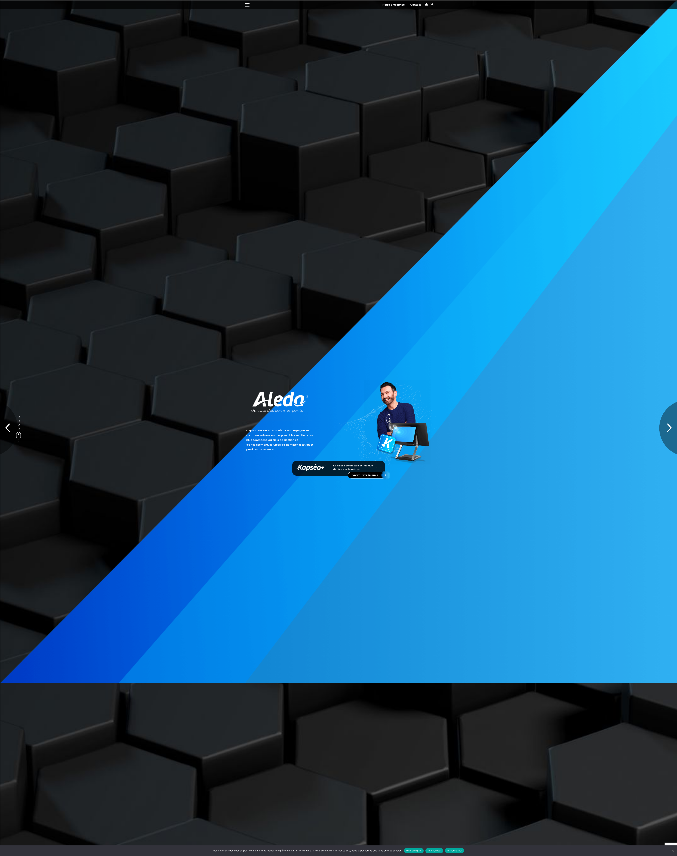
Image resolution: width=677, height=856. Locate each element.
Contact (415, 4)
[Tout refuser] (672, 850)
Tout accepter (414, 850)
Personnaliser (454, 850)
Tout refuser (434, 850)
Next (668, 428)
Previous (9, 428)
